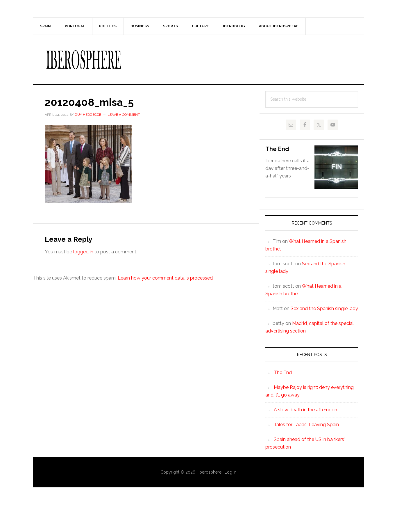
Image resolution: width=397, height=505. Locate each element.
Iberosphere (198, 60)
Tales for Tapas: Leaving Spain (306, 424)
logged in (83, 252)
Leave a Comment (124, 115)
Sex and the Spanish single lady (324, 308)
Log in (231, 472)
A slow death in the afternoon (305, 409)
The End (277, 148)
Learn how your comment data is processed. (166, 278)
